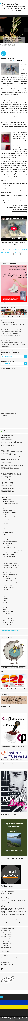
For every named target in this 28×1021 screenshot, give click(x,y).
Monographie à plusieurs (7, 491)
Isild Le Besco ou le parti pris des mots (10, 468)
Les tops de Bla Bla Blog (8, 618)
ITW (4, 517)
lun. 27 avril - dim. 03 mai (6, 949)
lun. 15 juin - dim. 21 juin (6, 936)
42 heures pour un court (8, 622)
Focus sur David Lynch (8, 549)
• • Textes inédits (6, 604)
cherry (23, 252)
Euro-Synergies (22, 900)
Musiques (5, 521)
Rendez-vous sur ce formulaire (7, 893)
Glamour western (5, 450)
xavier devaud (11, 252)
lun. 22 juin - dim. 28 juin (6, 934)
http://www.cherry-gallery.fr (20, 212)
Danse (4, 507)
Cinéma (5, 505)
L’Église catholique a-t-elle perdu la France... (10, 905)
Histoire (5, 514)
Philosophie (5, 523)
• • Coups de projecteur (8, 543)
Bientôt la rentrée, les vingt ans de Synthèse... (10, 911)
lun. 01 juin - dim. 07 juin (6, 940)
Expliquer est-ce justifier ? (7, 482)
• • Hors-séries (6, 545)
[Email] (2, 969)
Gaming (5, 508)
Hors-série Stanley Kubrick (9, 569)
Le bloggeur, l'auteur (7, 616)
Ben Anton (9, 81)
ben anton (6, 252)
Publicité (5, 528)
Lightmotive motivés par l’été (8, 454)
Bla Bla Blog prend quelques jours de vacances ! (13, 441)
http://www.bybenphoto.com (20, 209)
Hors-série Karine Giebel (8, 560)
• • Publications (6, 593)
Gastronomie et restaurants (9, 510)
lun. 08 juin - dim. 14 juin (6, 938)
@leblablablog (4, 415)
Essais (4, 605)
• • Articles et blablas (14, 250)
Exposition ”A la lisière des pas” (7, 914)
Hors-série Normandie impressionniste (11, 565)
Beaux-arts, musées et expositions (13, 249)
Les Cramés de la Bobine (8, 587)
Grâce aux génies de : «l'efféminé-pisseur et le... (11, 908)
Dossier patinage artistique (9, 547)
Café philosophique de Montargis (10, 582)
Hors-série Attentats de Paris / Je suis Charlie (12, 550)
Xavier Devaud (15, 81)
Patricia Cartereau (20, 914)
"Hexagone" (5, 594)
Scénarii (5, 609)
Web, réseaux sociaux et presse (10, 541)
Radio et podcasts (7, 530)
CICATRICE (21, 916)
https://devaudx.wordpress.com (19, 211)
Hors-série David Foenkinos (9, 554)
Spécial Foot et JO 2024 (8, 572)
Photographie (6, 525)
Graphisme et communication (9, 512)
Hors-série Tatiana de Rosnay (9, 570)
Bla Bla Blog (11, 4)
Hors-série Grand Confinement (10, 558)
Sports (4, 537)
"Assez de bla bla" (7, 613)
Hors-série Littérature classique (10, 561)
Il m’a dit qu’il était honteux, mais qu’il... (9, 919)
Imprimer (16, 254)
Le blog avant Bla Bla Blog (8, 615)
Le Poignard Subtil (17, 918)
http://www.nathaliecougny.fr (20, 205)
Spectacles (5, 536)
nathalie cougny (18, 252)
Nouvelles (5, 598)
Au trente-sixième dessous (7, 445)
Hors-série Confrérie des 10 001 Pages (11, 552)
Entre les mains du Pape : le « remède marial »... (11, 922)
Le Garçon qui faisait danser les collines (11, 473)
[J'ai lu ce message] (26, 1017)
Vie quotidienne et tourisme (9, 539)
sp (3, 254)
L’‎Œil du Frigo (6, 589)
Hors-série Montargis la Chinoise (10, 563)
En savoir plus (17, 1019)
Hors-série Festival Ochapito (9, 556)
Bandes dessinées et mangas (9, 501)
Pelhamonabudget (7, 591)
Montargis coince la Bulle (8, 626)
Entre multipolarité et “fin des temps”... (9, 900)
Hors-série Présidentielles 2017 (10, 567)
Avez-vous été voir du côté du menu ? (9, 957)
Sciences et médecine (8, 532)
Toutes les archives (5, 951)
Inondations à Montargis (8, 624)
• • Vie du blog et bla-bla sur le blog (10, 611)
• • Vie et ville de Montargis (8, 620)
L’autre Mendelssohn (6, 477)
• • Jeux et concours (7, 576)
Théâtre (5, 602)
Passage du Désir (9, 99)
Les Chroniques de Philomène (9, 585)
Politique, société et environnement (10, 527)
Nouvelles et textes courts (8, 607)
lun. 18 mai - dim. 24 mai (6, 943)
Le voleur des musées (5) (6, 918)
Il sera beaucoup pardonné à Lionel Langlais (12, 487)
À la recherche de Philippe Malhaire (10, 459)
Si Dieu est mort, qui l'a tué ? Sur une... (9, 902)
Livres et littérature (5, 250)
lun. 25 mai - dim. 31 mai (6, 941)
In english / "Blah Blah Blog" (9, 516)
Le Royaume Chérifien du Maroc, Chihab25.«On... (12, 909)
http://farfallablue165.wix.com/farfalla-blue (16, 207)
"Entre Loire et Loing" (7, 580)
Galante (22, 99)
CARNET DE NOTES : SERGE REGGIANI (9, 916)
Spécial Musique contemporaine (10, 574)
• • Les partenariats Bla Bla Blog (9, 578)
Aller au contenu (4, 1)
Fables (4, 596)
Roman (4, 600)
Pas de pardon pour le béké (8, 464)
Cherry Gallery (12, 100)
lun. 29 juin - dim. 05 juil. (6, 932)
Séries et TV (5, 534)
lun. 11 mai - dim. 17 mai (6, 945)
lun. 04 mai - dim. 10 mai (6, 947)
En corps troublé (7, 58)
